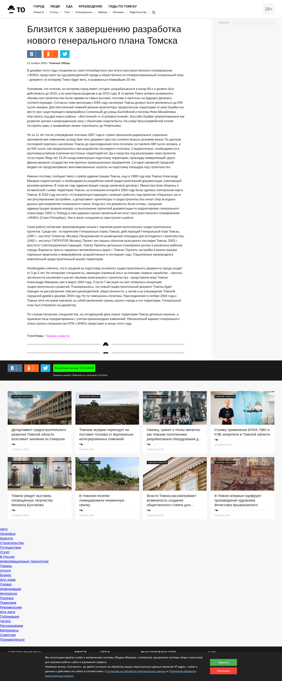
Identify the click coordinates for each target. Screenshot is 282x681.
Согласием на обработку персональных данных (136, 671)
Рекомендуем (11, 607)
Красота (6, 538)
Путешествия (10, 547)
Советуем (8, 635)
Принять (223, 662)
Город (39, 6)
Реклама (118, 12)
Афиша (102, 12)
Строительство (12, 543)
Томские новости (57, 336)
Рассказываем (11, 626)
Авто (4, 529)
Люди (55, 6)
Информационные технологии (24, 561)
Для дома (8, 580)
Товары (6, 566)
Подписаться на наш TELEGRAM (74, 368)
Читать (5, 621)
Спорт (5, 552)
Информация (10, 589)
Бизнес (5, 575)
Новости (39, 12)
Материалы (9, 630)
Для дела (7, 612)
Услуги (5, 570)
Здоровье (8, 534)
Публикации (9, 616)
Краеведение (90, 6)
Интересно (8, 593)
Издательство (138, 12)
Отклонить (223, 670)
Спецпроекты (83, 12)
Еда (69, 6)
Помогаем (8, 603)
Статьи (54, 12)
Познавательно (12, 640)
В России (7, 557)
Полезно (7, 598)
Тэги (67, 12)
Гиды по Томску (123, 6)
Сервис (6, 584)
